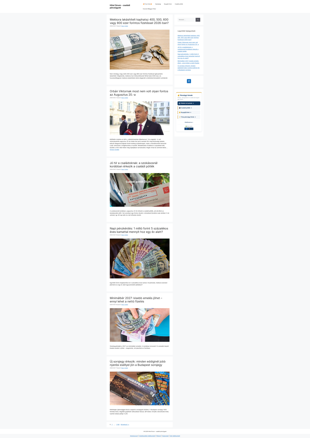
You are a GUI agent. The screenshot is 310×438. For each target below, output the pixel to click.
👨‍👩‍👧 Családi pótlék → (185, 108)
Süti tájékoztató (175, 436)
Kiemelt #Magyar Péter (149, 9)
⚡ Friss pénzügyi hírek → (187, 117)
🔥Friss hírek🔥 (147, 4)
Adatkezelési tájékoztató (147, 436)
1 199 (117, 424)
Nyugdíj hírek (168, 4)
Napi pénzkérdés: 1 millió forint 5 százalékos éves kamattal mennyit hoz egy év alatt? (139, 230)
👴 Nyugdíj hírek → (185, 112)
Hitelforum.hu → (189, 122)
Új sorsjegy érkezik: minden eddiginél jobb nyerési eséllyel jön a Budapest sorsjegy (138, 363)
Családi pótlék (179, 4)
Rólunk (159, 436)
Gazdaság (158, 4)
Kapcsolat (165, 436)
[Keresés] (198, 20)
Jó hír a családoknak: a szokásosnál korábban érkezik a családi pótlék (133, 164)
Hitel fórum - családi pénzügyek (120, 6)
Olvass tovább (114, 149)
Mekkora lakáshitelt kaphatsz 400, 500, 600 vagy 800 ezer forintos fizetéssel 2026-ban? (139, 21)
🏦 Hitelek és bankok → (186, 103)
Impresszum (134, 436)
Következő (125, 424)
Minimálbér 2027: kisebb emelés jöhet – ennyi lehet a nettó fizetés (136, 299)
